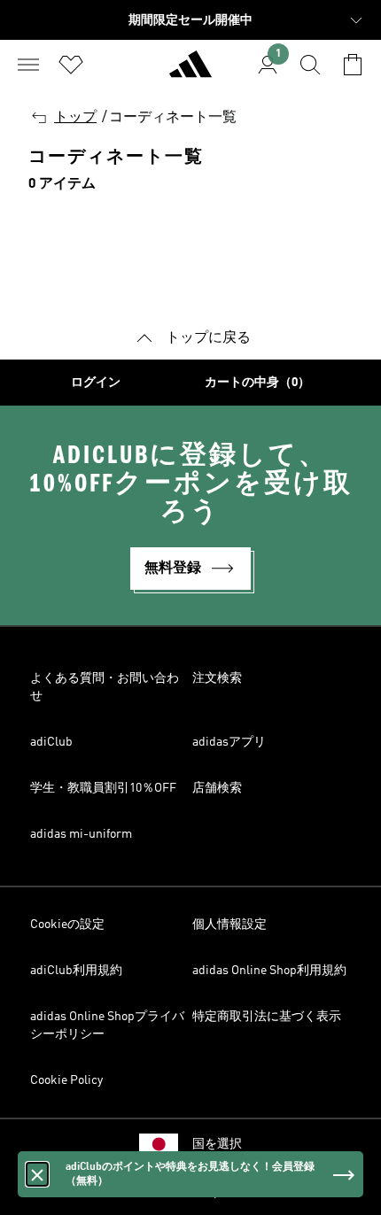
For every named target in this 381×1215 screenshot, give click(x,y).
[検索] (310, 64)
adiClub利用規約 (76, 970)
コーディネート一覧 (173, 118)
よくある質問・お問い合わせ (104, 687)
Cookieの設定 (67, 924)
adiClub (51, 742)
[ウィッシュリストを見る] (71, 64)
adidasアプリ (229, 742)
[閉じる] (37, 1174)
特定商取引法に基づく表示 (266, 1016)
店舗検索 (217, 788)
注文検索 (217, 678)
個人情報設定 (229, 924)
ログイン (96, 382)
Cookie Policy (66, 1080)
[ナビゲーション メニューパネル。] (28, 64)
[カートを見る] (352, 64)
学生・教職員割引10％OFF (103, 788)
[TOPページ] (190, 71)
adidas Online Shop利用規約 (269, 970)
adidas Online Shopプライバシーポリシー (107, 1025)
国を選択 (217, 1144)
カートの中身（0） (257, 382)
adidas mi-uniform (81, 834)
